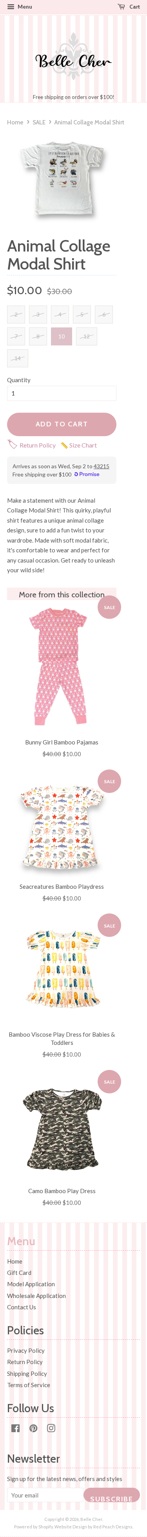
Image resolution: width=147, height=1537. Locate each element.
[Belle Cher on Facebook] (15, 1429)
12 (86, 336)
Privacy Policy (26, 1350)
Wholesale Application (36, 1295)
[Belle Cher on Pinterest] (33, 1429)
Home (15, 122)
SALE (39, 122)
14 (18, 358)
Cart (134, 6)
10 (61, 336)
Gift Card (19, 1272)
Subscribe (111, 1498)
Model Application (31, 1283)
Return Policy (31, 445)
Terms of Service (28, 1384)
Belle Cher (91, 1519)
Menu (24, 6)
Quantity (19, 379)
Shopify (45, 1526)
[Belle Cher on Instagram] (51, 1429)
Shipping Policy (27, 1373)
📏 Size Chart (78, 445)
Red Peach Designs (112, 1526)
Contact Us (21, 1306)
